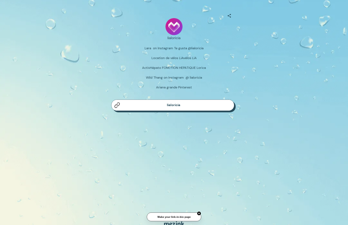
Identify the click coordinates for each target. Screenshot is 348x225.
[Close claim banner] (199, 213)
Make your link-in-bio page (173, 217)
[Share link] (229, 15)
